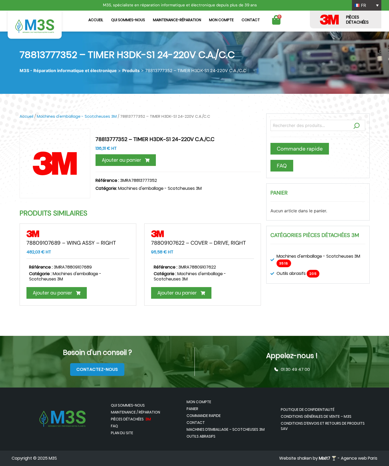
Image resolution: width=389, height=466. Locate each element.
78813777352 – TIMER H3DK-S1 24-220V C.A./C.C (155, 139)
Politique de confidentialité (307, 409)
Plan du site (122, 433)
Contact (251, 20)
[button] (126, 160)
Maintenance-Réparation (177, 20)
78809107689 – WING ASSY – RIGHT (71, 242)
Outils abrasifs (201, 436)
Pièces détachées (131, 419)
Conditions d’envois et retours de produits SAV (323, 426)
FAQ (114, 426)
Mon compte (221, 20)
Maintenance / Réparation (135, 412)
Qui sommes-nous (128, 20)
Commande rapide (204, 415)
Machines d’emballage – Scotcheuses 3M (226, 429)
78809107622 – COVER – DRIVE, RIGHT (198, 242)
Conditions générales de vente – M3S (316, 416)
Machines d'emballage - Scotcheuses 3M (77, 116)
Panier (192, 408)
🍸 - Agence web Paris (348, 458)
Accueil (95, 20)
